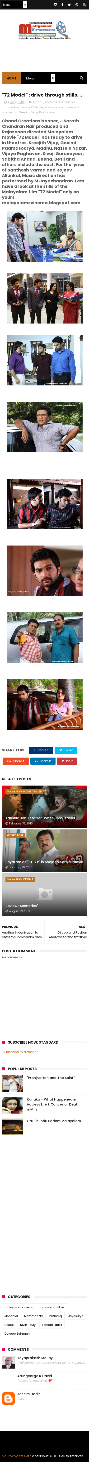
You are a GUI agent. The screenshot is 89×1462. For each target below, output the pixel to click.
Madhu (38, 102)
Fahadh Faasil (52, 1325)
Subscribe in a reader (20, 1052)
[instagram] (55, 4)
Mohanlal (11, 1316)
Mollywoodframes (17, 1456)
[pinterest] (77, 4)
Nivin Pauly (28, 1325)
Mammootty (33, 1316)
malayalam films (52, 1307)
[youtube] (84, 4)
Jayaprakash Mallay (35, 1358)
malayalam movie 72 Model (22, 107)
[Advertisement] (37, 1213)
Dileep (9, 1325)
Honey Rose (15, 835)
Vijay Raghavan (43, 112)
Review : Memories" (21, 905)
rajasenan (10, 112)
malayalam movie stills (62, 107)
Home (11, 78)
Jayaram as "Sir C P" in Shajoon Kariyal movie (44, 862)
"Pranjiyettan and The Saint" (51, 1077)
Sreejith (24, 112)
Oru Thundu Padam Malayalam (54, 1121)
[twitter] (69, 4)
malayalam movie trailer (24, 791)
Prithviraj (55, 1316)
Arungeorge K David (34, 1376)
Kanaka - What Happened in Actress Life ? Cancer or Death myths (53, 1104)
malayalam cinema (60, 102)
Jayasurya (75, 1316)
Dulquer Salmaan (17, 1334)
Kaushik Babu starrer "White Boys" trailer (40, 818)
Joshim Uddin (29, 1394)
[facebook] (62, 4)
